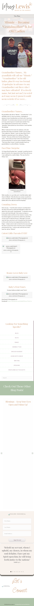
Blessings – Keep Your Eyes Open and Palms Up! (17, 403)
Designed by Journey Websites (22, 604)
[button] (1, 453)
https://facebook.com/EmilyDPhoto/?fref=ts (20, 301)
